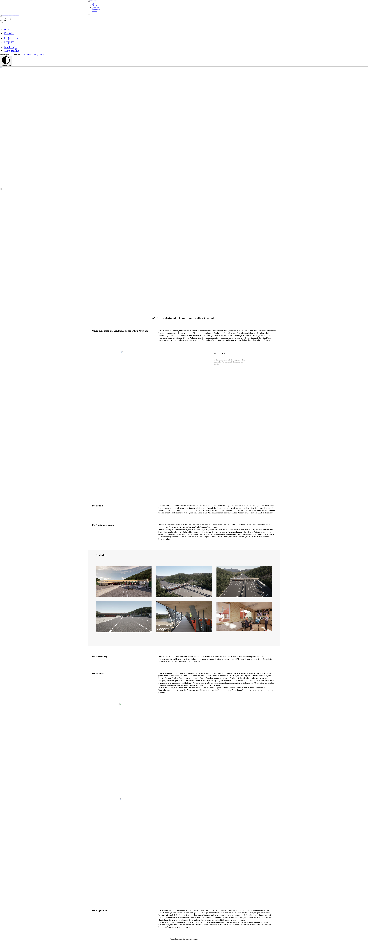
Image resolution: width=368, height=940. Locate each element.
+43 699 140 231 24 (27, 54)
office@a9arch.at (39, 54)
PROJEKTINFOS (219, 353)
